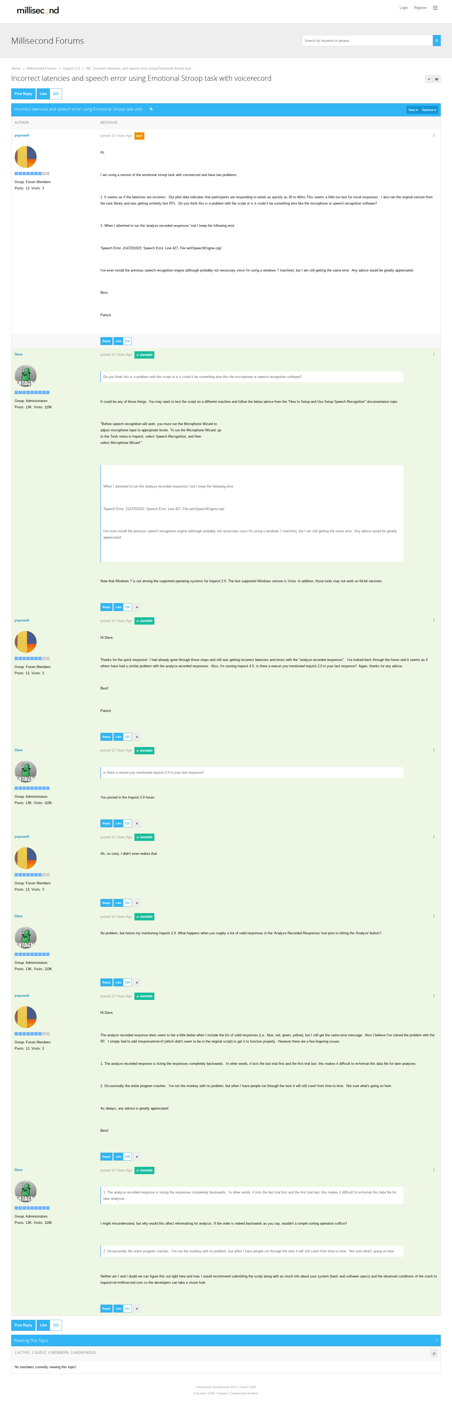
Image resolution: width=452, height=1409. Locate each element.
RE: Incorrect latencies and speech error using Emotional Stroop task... (140, 68)
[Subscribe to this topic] (437, 79)
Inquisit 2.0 (71, 68)
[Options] (434, 135)
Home (16, 68)
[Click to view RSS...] (151, 109)
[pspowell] (26, 157)
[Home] (38, 11)
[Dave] (26, 375)
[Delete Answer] (137, 607)
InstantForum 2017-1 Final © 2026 (234, 1387)
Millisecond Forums (41, 68)
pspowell (22, 135)
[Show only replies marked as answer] (429, 79)
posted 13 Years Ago (116, 136)
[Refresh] (434, 1353)
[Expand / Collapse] (437, 1340)
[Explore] (435, 8)
